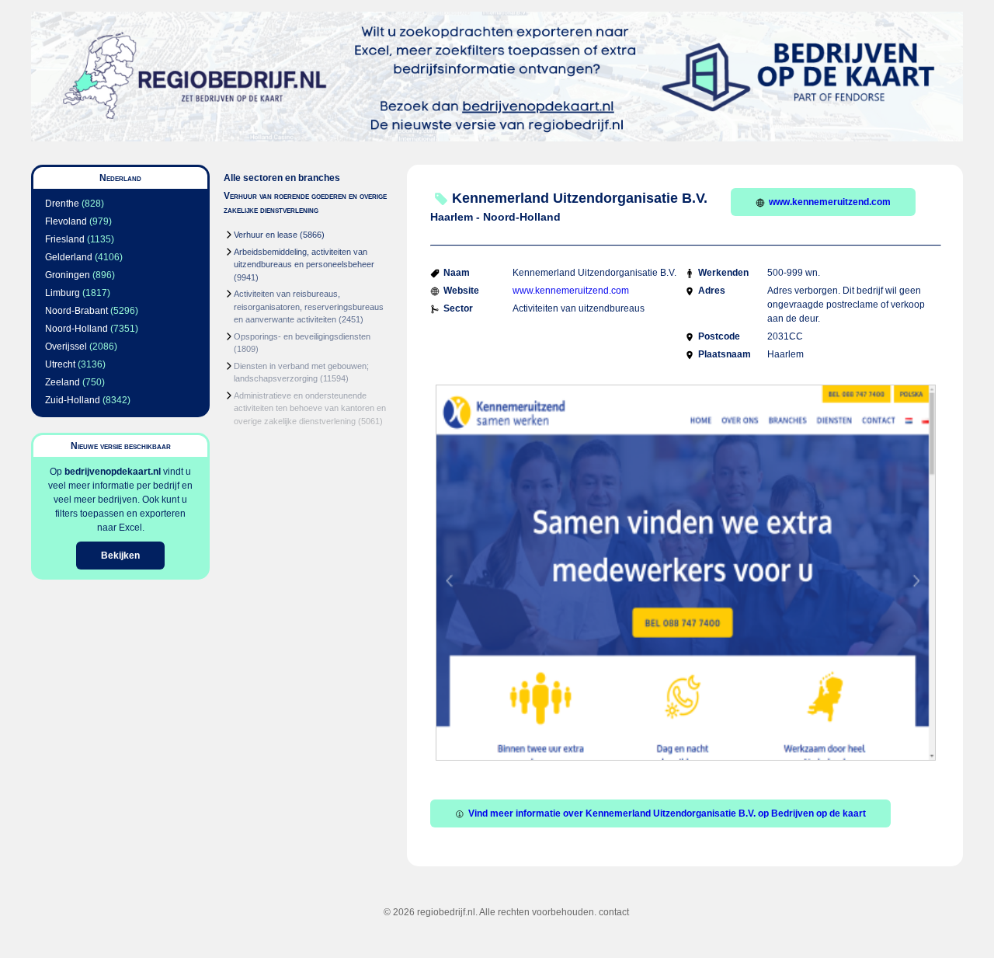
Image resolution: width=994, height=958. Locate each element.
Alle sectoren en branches (282, 177)
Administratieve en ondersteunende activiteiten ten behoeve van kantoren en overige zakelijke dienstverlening (310, 408)
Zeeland (62, 382)
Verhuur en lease (265, 234)
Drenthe (62, 203)
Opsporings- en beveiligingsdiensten (302, 336)
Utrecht (60, 364)
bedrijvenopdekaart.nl (112, 471)
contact (614, 912)
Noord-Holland (76, 328)
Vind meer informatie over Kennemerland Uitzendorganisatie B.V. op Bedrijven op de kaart (667, 813)
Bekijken (120, 555)
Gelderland (68, 257)
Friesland (65, 239)
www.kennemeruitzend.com (830, 202)
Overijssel (66, 346)
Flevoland (66, 221)
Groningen (67, 275)
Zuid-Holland (72, 400)
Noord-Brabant (76, 310)
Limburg (62, 292)
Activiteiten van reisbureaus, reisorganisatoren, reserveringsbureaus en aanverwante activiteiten (309, 306)
